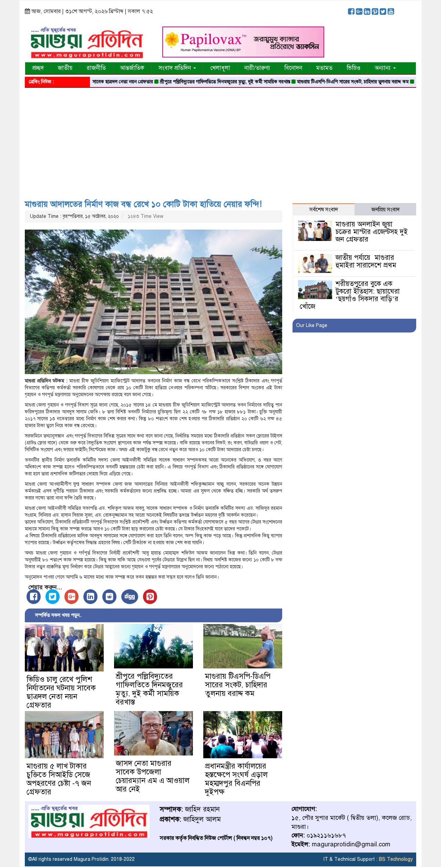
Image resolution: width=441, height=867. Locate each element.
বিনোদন (293, 68)
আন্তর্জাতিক (132, 68)
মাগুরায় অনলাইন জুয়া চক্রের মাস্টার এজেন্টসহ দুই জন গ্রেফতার (372, 232)
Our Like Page (311, 325)
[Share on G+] (71, 596)
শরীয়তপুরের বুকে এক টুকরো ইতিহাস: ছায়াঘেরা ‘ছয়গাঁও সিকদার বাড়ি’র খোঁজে (349, 295)
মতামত (324, 68)
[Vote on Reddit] (109, 596)
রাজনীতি (96, 68)
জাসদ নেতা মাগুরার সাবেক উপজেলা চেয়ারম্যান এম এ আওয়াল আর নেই (152, 776)
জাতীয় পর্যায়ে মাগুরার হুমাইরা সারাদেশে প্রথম (366, 261)
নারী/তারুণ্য (257, 68)
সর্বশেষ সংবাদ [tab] (323, 209)
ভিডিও (353, 68)
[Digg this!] (129, 596)
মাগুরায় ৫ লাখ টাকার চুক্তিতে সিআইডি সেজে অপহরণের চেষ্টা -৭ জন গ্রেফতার (59, 778)
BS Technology (395, 859)
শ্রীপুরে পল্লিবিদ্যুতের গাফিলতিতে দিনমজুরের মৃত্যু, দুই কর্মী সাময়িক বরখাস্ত (204, 82)
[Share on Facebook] (34, 596)
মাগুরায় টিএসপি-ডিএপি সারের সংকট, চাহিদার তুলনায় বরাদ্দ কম (332, 82)
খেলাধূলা (220, 68)
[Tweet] (52, 596)
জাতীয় (65, 68)
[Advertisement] (220, 141)
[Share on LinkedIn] (90, 596)
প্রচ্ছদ (38, 68)
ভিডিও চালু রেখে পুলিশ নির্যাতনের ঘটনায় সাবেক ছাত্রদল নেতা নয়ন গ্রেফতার (61, 692)
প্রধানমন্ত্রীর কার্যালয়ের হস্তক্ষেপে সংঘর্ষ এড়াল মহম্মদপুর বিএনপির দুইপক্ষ (236, 778)
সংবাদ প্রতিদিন (175, 68)
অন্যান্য (383, 68)
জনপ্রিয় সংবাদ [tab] (385, 209)
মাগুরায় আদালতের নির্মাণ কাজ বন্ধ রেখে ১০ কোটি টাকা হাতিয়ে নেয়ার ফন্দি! (143, 204)
